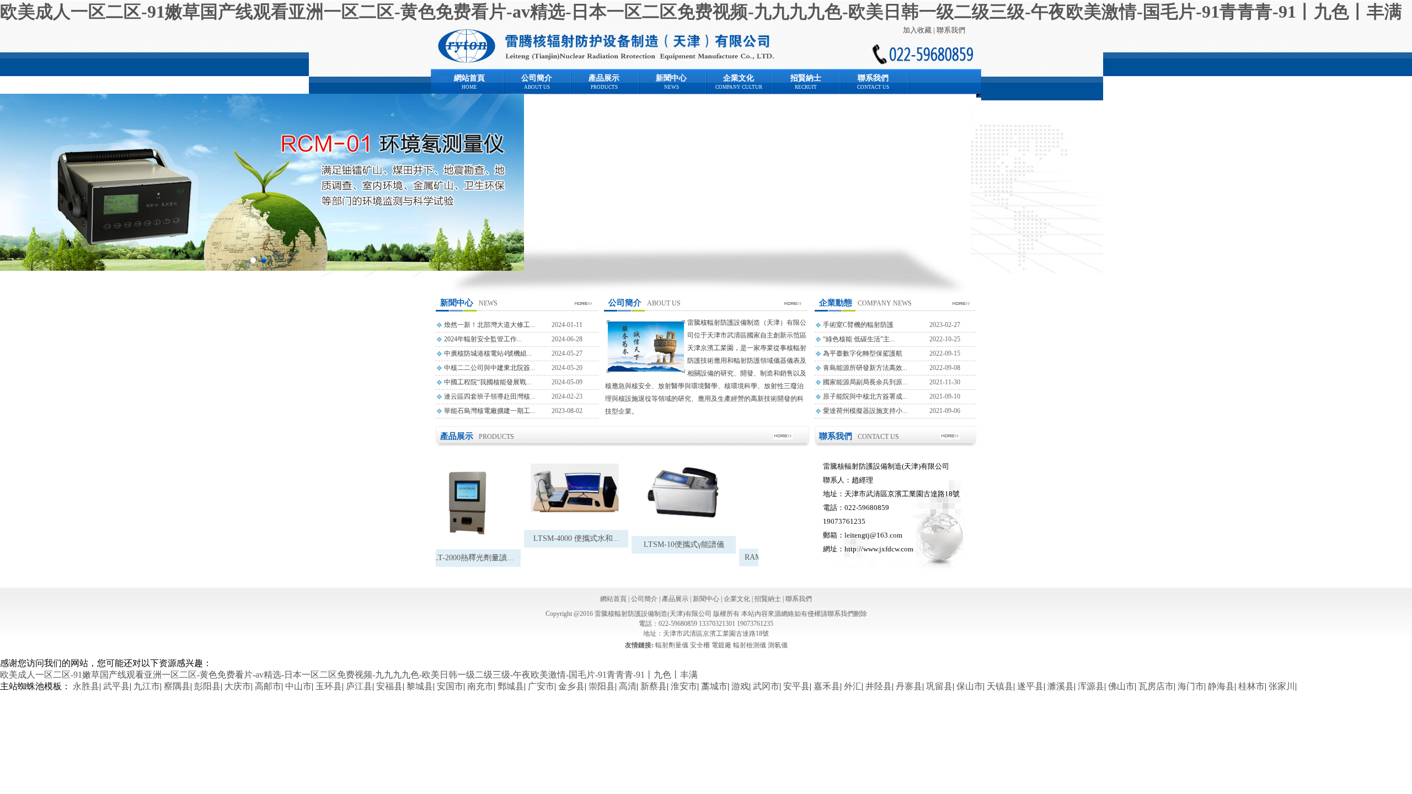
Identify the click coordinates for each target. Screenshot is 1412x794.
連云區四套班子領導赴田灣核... (489, 396)
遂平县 (1030, 686)
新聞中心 (671, 78)
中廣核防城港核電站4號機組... (488, 353)
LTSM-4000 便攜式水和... (565, 538)
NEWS (671, 87)
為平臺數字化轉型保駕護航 (862, 353)
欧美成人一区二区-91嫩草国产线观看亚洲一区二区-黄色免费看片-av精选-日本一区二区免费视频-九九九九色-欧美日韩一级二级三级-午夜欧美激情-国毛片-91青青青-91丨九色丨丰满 (701, 12)
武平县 (116, 686)
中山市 (298, 686)
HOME (469, 87)
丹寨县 (909, 686)
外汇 (853, 686)
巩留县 (939, 686)
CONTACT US (873, 87)
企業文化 (738, 78)
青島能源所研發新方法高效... (865, 368)
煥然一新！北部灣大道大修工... (489, 325)
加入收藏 (917, 30)
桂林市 (1251, 686)
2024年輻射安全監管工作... (483, 339)
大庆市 (237, 686)
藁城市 (714, 686)
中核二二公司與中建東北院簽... (489, 368)
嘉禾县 (827, 686)
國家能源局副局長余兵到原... (865, 382)
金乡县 (571, 686)
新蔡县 (653, 686)
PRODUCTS (604, 87)
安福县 (389, 686)
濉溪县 (1060, 686)
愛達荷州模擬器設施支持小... (865, 411)
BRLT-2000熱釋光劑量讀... (457, 558)
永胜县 (86, 686)
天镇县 (1000, 686)
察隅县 (177, 686)
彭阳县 (207, 686)
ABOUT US (537, 87)
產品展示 (604, 78)
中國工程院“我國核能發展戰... (487, 382)
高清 (628, 686)
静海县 (1221, 686)
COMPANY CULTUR (738, 87)
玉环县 (328, 686)
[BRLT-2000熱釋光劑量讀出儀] (457, 501)
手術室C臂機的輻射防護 (858, 325)
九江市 (146, 686)
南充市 (480, 686)
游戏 (740, 686)
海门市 (1191, 686)
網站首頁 (469, 78)
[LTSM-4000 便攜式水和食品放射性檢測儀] (565, 492)
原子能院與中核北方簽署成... (865, 396)
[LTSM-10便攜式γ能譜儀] (673, 495)
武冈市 (766, 686)
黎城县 (420, 686)
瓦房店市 (1156, 686)
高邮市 (268, 686)
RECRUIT (806, 87)
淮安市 (684, 686)
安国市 (450, 686)
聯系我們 (951, 30)
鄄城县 (511, 686)
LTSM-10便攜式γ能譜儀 (673, 544)
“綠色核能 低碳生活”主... (859, 339)
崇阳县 (602, 686)
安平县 (796, 686)
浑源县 (1091, 686)
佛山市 (1121, 686)
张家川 (1282, 686)
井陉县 (878, 686)
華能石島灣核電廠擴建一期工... (489, 411)
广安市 (541, 686)
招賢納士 (805, 78)
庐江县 (359, 686)
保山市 (969, 686)
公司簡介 (536, 78)
